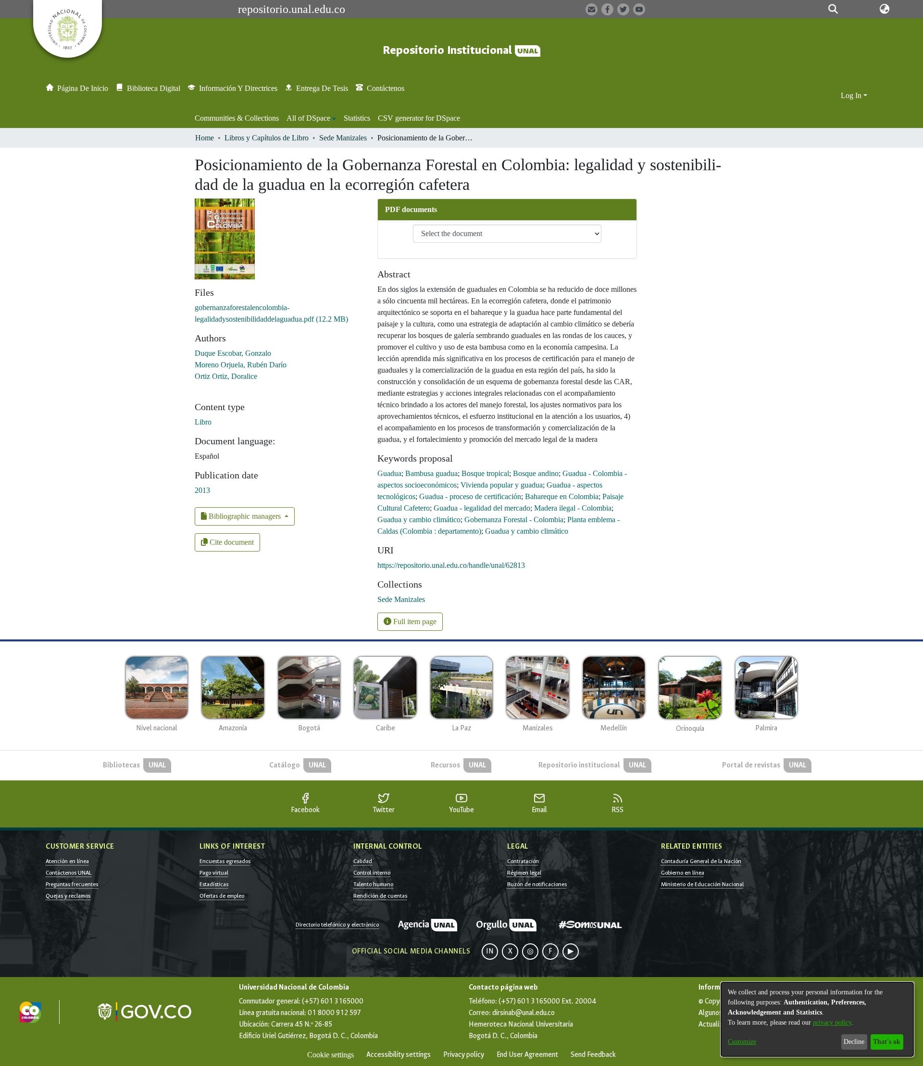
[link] (401, 599)
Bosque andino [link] (536, 473)
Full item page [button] (414, 621)
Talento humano (373, 884)
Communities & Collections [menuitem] (237, 118)
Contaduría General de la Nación (701, 861)
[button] (833, 9)
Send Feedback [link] (593, 1054)
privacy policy (832, 1022)
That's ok (886, 1041)
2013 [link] (202, 490)
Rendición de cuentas (380, 896)
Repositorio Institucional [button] (449, 50)
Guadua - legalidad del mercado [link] (482, 508)
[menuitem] (311, 118)
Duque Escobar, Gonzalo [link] (233, 353)
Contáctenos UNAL (68, 873)
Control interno (371, 873)
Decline (854, 1041)
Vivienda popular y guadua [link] (502, 485)
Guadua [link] (389, 473)
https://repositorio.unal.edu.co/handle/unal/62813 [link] (451, 565)
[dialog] (817, 1019)
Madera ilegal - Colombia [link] (572, 508)
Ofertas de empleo (222, 896)
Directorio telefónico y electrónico (337, 924)
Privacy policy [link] (463, 1054)
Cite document (231, 542)
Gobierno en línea (682, 873)
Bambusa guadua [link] (431, 473)
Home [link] (204, 138)
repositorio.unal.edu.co (291, 9)
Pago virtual (214, 873)
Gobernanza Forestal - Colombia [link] (513, 519)
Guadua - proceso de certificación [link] (470, 496)
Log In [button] (852, 95)
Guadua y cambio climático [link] (419, 519)
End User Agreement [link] (527, 1054)
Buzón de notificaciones (537, 884)
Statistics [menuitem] (357, 118)
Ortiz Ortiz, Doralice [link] (226, 376)
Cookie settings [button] (330, 1055)
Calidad (362, 861)
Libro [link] (203, 422)
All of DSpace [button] (308, 118)
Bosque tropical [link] (485, 473)
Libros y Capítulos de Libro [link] (267, 138)
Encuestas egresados (225, 861)
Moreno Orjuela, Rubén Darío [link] (241, 365)
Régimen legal (524, 873)
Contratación (523, 861)
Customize (742, 1041)
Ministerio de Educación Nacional (702, 884)
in (490, 951)
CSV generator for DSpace (419, 118)
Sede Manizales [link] (343, 138)
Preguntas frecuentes (72, 884)
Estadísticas (214, 884)
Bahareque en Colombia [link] (562, 496)
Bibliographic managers (245, 516)
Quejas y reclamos (68, 896)
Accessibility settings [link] (398, 1054)
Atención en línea (67, 861)
